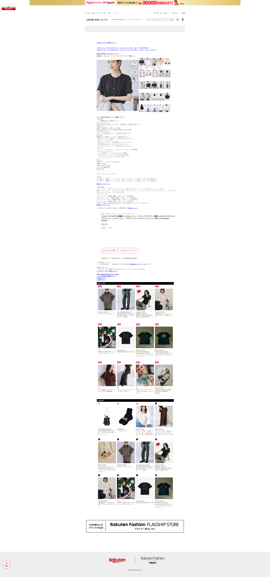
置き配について (101, 278)
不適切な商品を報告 (131, 258)
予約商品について (135, 264)
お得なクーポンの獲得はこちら (106, 42)
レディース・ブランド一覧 (128, 48)
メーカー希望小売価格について (106, 276)
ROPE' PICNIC (144, 48)
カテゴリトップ (101, 48)
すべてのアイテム (113, 48)
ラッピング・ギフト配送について (107, 271)
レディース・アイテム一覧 (128, 50)
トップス (140, 50)
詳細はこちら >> (133, 208)
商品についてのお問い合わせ (112, 258)
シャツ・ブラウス (150, 50)
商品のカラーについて (103, 205)
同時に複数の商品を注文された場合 (108, 274)
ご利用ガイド (101, 279)
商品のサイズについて (103, 184)
